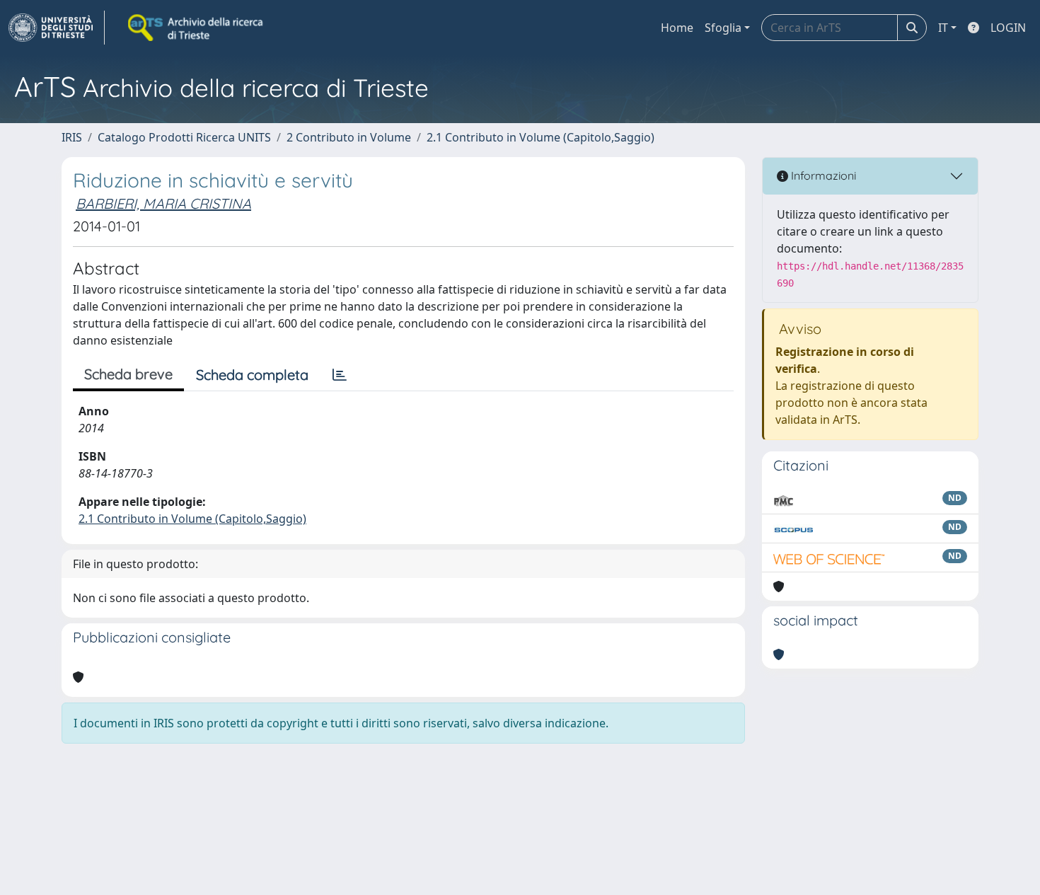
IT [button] (943, 27)
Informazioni (822, 175)
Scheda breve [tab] (128, 374)
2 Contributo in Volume (349, 137)
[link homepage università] (196, 28)
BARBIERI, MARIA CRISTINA (163, 203)
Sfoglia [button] (723, 27)
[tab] (339, 375)
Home (677, 27)
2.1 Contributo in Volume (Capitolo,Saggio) (540, 137)
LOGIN (1008, 27)
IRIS (72, 137)
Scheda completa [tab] (252, 374)
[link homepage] (56, 28)
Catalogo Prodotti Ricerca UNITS (184, 137)
